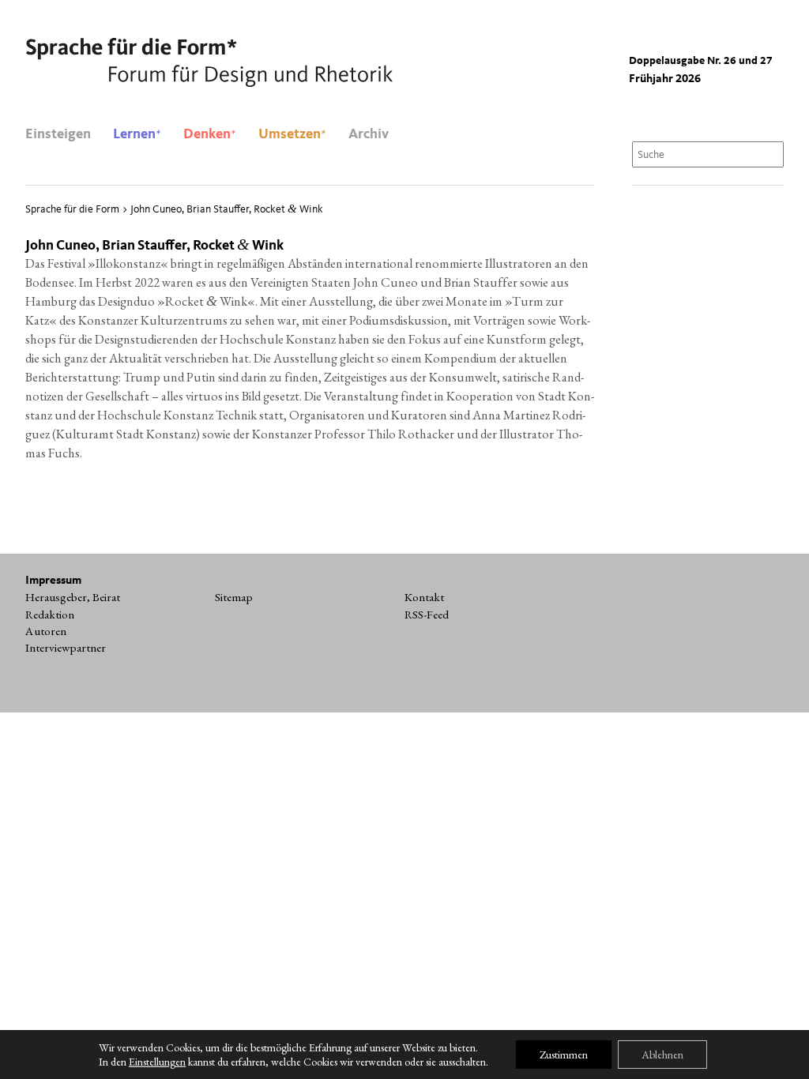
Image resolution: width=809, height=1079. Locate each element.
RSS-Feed (426, 614)
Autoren (45, 631)
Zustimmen (564, 1054)
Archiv (368, 134)
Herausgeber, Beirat (72, 597)
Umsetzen (292, 134)
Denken (209, 134)
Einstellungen (157, 1062)
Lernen (137, 134)
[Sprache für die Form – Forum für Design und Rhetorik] (209, 63)
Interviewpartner (65, 648)
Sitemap (234, 597)
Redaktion (49, 614)
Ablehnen (662, 1054)
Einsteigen (58, 134)
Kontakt (424, 597)
